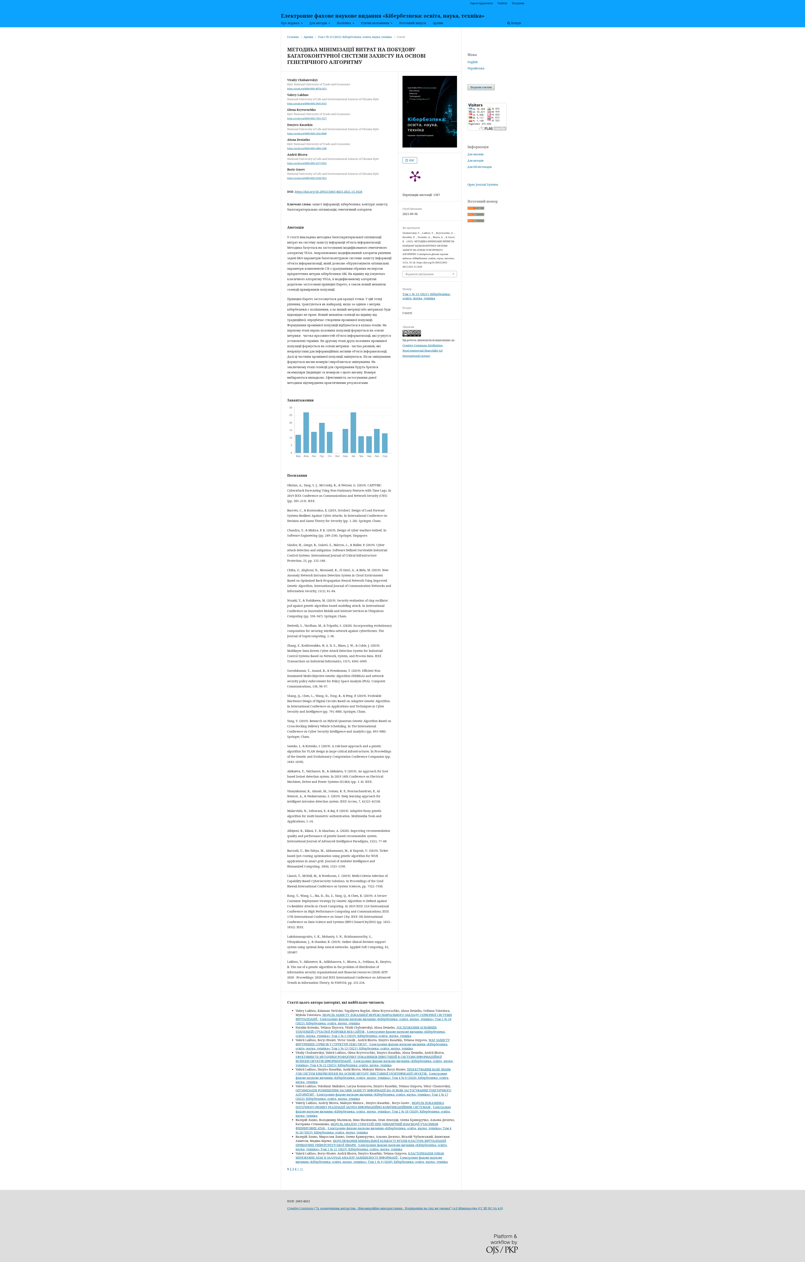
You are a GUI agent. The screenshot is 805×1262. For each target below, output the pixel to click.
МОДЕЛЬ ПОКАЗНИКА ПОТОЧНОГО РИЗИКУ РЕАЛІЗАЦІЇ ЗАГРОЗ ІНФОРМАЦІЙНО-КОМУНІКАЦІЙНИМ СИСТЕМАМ (370, 1105)
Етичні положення (375, 23)
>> (301, 1169)
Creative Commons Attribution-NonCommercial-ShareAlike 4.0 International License (422, 350)
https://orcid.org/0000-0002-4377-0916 (307, 163)
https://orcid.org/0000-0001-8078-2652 (307, 88)
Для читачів (475, 154)
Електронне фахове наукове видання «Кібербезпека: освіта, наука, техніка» (382, 15)
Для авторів (318, 23)
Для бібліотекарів (479, 167)
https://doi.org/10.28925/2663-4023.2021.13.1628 (328, 192)
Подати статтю (481, 87)
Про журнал (290, 23)
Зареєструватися (481, 3)
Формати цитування (419, 274)
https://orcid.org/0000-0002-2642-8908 (307, 133)
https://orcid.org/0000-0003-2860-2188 (307, 148)
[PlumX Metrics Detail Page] (415, 176)
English (472, 62)
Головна (293, 37)
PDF (411, 160)
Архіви (438, 23)
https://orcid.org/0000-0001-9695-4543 (307, 103)
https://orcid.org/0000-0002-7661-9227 (307, 118)
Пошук (515, 23)
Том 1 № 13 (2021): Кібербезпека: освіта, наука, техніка (355, 37)
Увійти (502, 3)
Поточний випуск (412, 23)
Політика (344, 23)
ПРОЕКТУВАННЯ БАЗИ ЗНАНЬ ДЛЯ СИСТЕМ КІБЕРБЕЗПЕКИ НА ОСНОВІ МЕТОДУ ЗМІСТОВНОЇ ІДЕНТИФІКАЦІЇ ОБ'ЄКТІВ (373, 1071)
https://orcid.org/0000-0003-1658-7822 (307, 178)
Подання (518, 3)
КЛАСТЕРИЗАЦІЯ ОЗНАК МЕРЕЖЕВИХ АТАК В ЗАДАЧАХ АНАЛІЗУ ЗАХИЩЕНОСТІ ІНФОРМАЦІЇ (370, 1155)
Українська (475, 68)
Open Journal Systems (482, 184)
